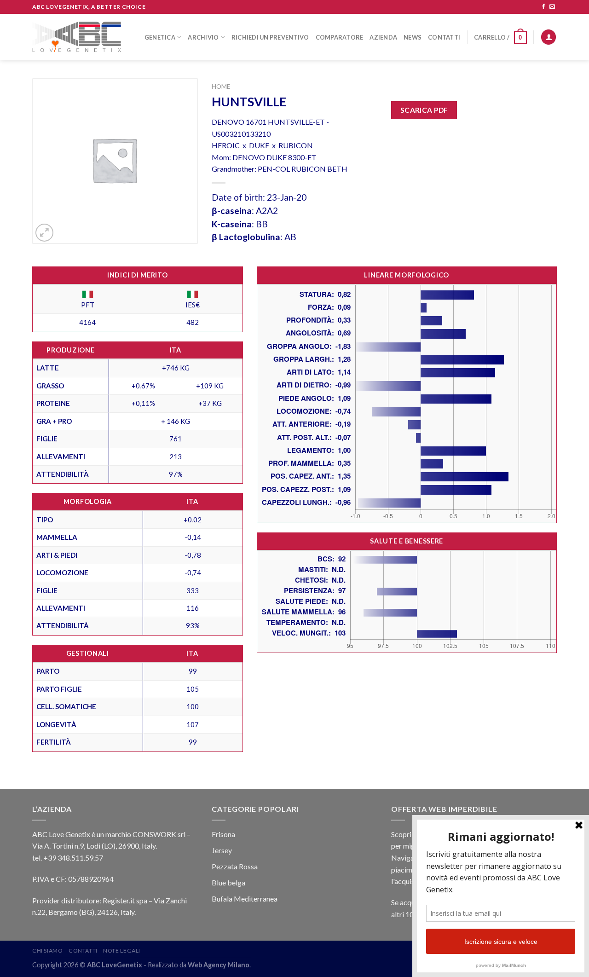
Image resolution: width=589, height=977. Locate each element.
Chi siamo (47, 950)
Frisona (223, 834)
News (413, 37)
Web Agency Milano (218, 965)
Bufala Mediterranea (244, 898)
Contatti (444, 37)
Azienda (383, 37)
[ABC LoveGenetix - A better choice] (76, 37)
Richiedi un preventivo (270, 37)
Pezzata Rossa (235, 866)
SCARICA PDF (424, 110)
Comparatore (340, 37)
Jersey (222, 850)
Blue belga (228, 882)
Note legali (121, 950)
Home (221, 86)
